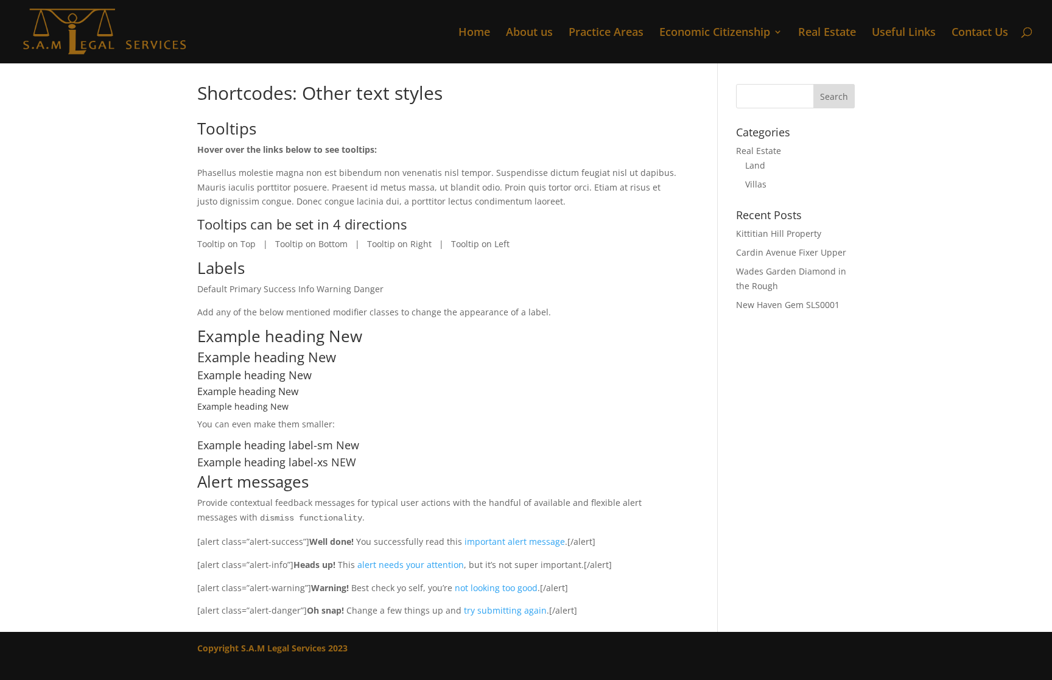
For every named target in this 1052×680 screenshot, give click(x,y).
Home (474, 33)
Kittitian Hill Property (778, 233)
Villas (755, 184)
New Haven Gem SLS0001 (788, 304)
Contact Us (980, 33)
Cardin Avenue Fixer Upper (791, 252)
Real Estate (827, 33)
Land (755, 165)
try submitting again (505, 610)
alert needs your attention (410, 564)
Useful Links (904, 33)
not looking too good (496, 588)
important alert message (515, 541)
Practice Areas (606, 33)
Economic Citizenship (714, 33)
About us (529, 33)
